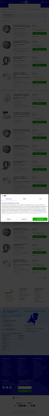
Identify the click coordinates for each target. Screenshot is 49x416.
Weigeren (9, 219)
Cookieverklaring (37, 210)
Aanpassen (23, 219)
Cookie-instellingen (11, 213)
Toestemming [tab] (8, 198)
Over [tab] (40, 198)
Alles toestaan (40, 219)
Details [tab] (24, 198)
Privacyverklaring (5, 214)
